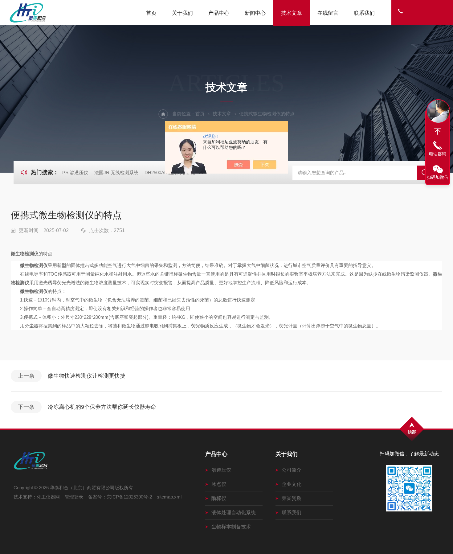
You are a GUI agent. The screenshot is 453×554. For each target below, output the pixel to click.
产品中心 (218, 13)
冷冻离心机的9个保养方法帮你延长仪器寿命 (102, 407)
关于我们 (182, 13)
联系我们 (364, 13)
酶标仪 (218, 498)
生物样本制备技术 (231, 526)
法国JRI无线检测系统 (116, 172)
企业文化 (291, 484)
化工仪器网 (48, 496)
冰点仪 (218, 484)
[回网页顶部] (437, 131)
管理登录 (74, 496)
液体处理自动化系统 (233, 512)
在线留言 (327, 13)
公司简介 (291, 470)
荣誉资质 (291, 498)
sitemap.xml (169, 496)
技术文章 (291, 13)
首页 (151, 13)
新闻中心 (255, 13)
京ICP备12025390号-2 (129, 496)
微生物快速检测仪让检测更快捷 (86, 376)
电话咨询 (437, 153)
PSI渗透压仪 (75, 172)
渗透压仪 (221, 470)
